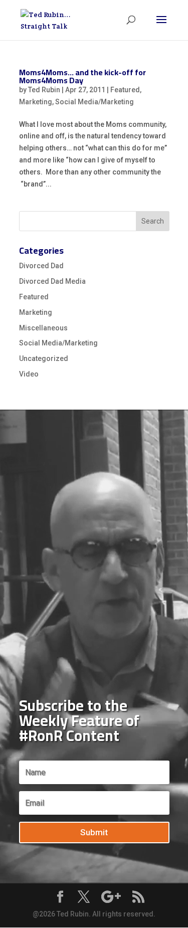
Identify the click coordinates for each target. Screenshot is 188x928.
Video (29, 374)
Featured (125, 90)
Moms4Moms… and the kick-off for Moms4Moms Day (82, 76)
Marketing (35, 102)
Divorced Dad (41, 266)
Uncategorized (43, 358)
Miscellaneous (43, 328)
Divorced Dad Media (52, 281)
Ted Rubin (44, 90)
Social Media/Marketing (94, 102)
